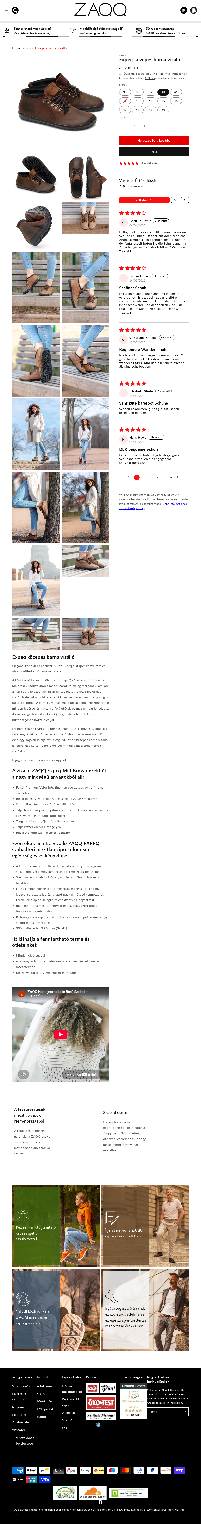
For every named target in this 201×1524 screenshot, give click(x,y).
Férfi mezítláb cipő (72, 1402)
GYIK (41, 1393)
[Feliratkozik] (184, 1411)
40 (163, 92)
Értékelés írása (144, 200)
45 (163, 101)
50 (163, 109)
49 (150, 109)
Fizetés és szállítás (19, 1396)
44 (150, 101)
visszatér (18, 1429)
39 (150, 92)
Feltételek (19, 1414)
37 (125, 92)
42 (125, 101)
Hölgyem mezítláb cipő (72, 1389)
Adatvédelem (22, 1422)
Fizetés (154, 151)
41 (176, 92)
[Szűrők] (175, 200)
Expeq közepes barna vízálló (46, 48)
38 (138, 92)
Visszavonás (21, 1386)
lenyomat (19, 1407)
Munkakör (44, 1401)
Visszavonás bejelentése (25, 1440)
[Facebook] (100, 1503)
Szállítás (150, 77)
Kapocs (42, 1416)
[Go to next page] (178, 477)
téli (64, 1428)
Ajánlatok (69, 1412)
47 (125, 109)
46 (176, 101)
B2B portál (45, 1409)
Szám (124, 118)
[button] (15, 10)
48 (138, 109)
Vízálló (67, 1420)
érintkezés (44, 1386)
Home (16, 48)
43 (138, 101)
